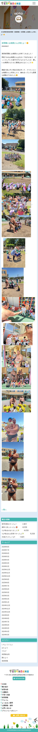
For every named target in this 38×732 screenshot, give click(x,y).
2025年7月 (5, 586)
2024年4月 (5, 631)
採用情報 (5, 697)
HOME (4, 684)
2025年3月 (5, 595)
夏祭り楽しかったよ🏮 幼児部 (14, 527)
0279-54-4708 (20, 678)
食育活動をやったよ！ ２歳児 (14, 524)
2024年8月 (5, 618)
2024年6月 (5, 625)
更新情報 (5, 661)
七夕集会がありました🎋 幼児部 (15, 530)
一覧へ (4, 509)
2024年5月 (5, 628)
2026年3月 (5, 563)
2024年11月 (6, 609)
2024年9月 (5, 615)
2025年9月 (5, 579)
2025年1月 (5, 602)
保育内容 (5, 689)
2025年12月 (6, 569)
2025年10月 (6, 576)
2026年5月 (5, 556)
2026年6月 (5, 553)
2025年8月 (5, 582)
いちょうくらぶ (7, 644)
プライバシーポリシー (10, 711)
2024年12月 (6, 605)
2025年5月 (5, 592)
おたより (5, 648)
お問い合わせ (6, 708)
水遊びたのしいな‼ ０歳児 (13, 537)
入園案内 (5, 692)
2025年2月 (5, 599)
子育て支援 (6, 695)
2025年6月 (5, 589)
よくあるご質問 (7, 703)
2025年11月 (6, 573)
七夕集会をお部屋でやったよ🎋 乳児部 (18, 533)
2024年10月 (6, 612)
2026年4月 (5, 560)
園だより (5, 657)
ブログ (4, 651)
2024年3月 (5, 634)
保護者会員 (6, 654)
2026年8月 (5, 547)
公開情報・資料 (7, 705)
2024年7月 (5, 622)
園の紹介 (5, 687)
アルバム (5, 700)
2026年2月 (5, 566)
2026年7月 (5, 550)
